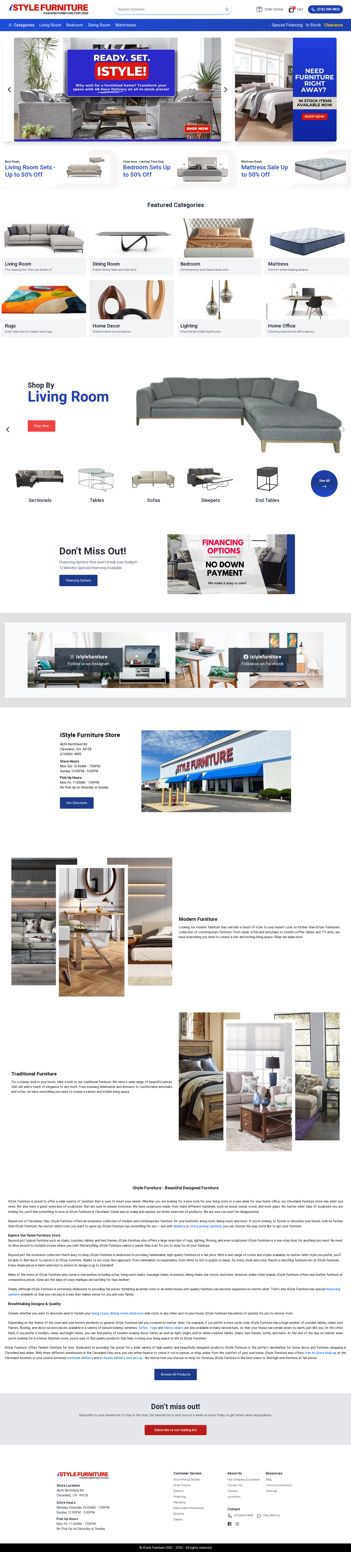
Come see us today (124, 1212)
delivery (179, 1226)
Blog (269, 1479)
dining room (119, 1313)
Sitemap (271, 1491)
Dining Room (99, 25)
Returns (178, 1513)
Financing (179, 1496)
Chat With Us (271, 1515)
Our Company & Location (244, 1479)
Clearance (333, 25)
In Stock (313, 25)
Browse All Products (175, 1374)
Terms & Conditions (279, 1485)
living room (99, 1313)
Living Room (50, 25)
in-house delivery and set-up (121, 1358)
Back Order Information (188, 1508)
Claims (177, 1519)
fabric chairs (173, 1328)
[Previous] (9, 89)
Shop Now (20, 426)
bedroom (136, 1313)
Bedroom (74, 25)
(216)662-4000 (70, 754)
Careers (233, 1491)
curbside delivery (80, 1358)
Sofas (143, 1328)
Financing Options (78, 580)
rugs (153, 1328)
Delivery (178, 1491)
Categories (24, 25)
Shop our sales (284, 937)
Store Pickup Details (186, 1479)
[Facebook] (230, 1523)
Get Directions (76, 803)
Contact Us (235, 1485)
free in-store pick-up (321, 1353)
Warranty (179, 1502)
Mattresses (125, 25)
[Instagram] (237, 1523)
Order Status (182, 1485)
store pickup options (206, 1226)
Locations (234, 1496)
